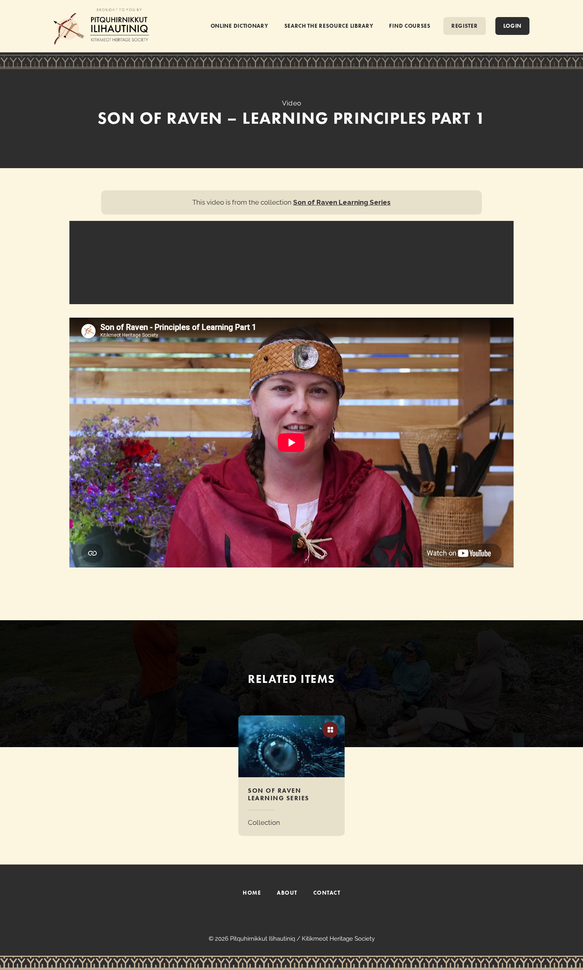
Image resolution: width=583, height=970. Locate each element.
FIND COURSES (409, 25)
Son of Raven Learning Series (342, 202)
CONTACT (327, 892)
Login (512, 25)
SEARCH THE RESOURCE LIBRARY (329, 25)
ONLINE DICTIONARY (239, 25)
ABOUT (287, 892)
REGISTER (464, 25)
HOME (252, 892)
